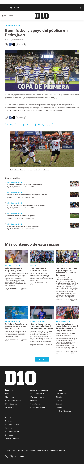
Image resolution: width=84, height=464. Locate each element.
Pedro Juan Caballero (26, 125)
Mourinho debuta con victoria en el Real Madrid (24, 184)
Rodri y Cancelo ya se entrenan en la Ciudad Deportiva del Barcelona (41, 326)
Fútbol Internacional (12, 25)
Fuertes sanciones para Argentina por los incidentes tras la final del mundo (66, 271)
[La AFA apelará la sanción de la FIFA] (42, 256)
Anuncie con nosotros (39, 390)
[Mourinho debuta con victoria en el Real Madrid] (74, 184)
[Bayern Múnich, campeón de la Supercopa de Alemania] (74, 194)
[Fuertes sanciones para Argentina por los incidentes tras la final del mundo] (67, 256)
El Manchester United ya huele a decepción (23, 226)
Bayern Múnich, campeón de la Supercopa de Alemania (27, 195)
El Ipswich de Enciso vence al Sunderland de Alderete (26, 205)
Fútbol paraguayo (44, 125)
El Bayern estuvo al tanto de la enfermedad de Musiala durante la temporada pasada (67, 327)
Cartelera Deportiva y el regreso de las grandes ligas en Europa (16, 326)
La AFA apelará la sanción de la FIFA (38, 269)
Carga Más (42, 359)
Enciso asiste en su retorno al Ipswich (21, 216)
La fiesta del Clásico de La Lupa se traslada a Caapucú (30, 170)
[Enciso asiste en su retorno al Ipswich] (74, 215)
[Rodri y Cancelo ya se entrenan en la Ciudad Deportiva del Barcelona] (42, 312)
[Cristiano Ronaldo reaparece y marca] (16, 256)
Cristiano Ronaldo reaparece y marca (13, 269)
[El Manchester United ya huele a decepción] (74, 226)
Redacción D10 (29, 187)
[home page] (42, 16)
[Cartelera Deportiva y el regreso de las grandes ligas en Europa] (16, 312)
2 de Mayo (10, 125)
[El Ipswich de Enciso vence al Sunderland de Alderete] (74, 205)
